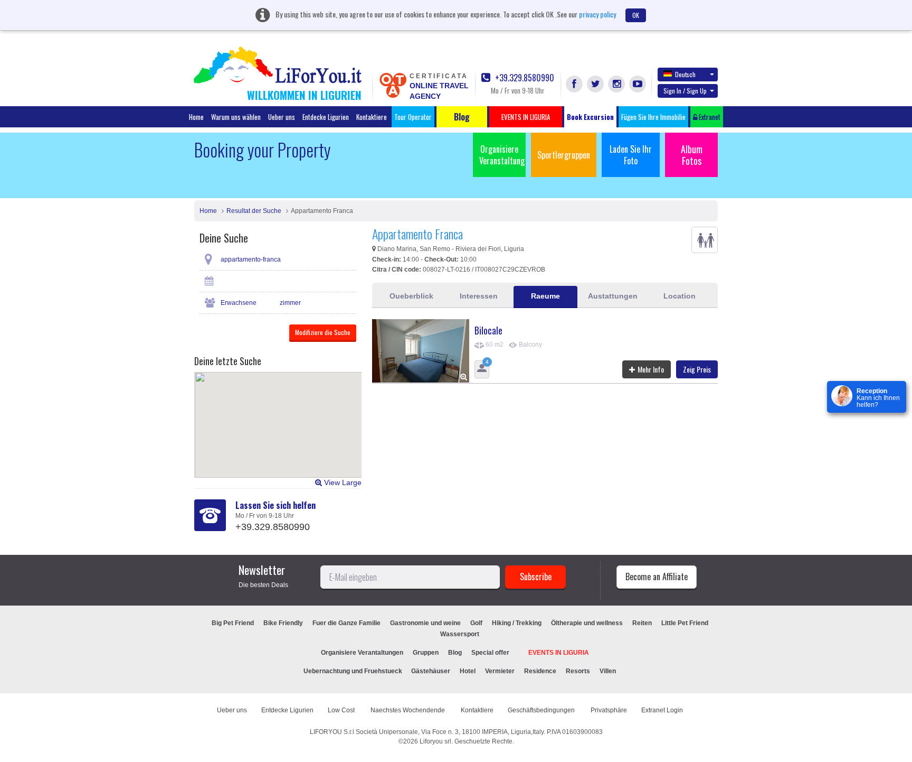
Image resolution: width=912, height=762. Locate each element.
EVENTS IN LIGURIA (558, 652)
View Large (342, 482)
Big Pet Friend (233, 623)
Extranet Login (662, 710)
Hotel (468, 671)
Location (679, 296)
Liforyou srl (435, 741)
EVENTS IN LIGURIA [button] (525, 116)
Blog (455, 652)
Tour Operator (413, 116)
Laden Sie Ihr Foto (631, 155)
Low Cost (342, 710)
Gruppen (426, 652)
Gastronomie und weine (425, 623)
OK (635, 15)
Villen (608, 671)
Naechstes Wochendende (408, 710)
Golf (476, 623)
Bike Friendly (283, 623)
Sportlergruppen (563, 154)
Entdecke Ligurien (325, 116)
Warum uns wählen (236, 116)
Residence (540, 671)
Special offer (490, 652)
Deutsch (685, 74)
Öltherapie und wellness (587, 623)
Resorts (578, 671)
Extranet (708, 116)
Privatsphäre (609, 710)
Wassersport (459, 634)
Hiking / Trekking (517, 623)
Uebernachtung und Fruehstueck (353, 671)
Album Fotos (691, 155)
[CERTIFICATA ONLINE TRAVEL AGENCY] (392, 84)
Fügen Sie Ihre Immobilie (653, 116)
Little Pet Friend (684, 623)
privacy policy (597, 14)
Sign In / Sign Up (685, 90)
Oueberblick (411, 296)
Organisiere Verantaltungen (362, 652)
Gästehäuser (430, 671)
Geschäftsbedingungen (542, 710)
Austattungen (613, 296)
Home (196, 116)
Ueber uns (281, 116)
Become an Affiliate (656, 576)
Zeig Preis (697, 369)
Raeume (545, 296)
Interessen (479, 296)
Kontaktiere (371, 116)
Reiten (642, 623)
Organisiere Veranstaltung (502, 155)
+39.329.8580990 (523, 78)
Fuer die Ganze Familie (346, 623)
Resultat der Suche (253, 211)
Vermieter (500, 671)
